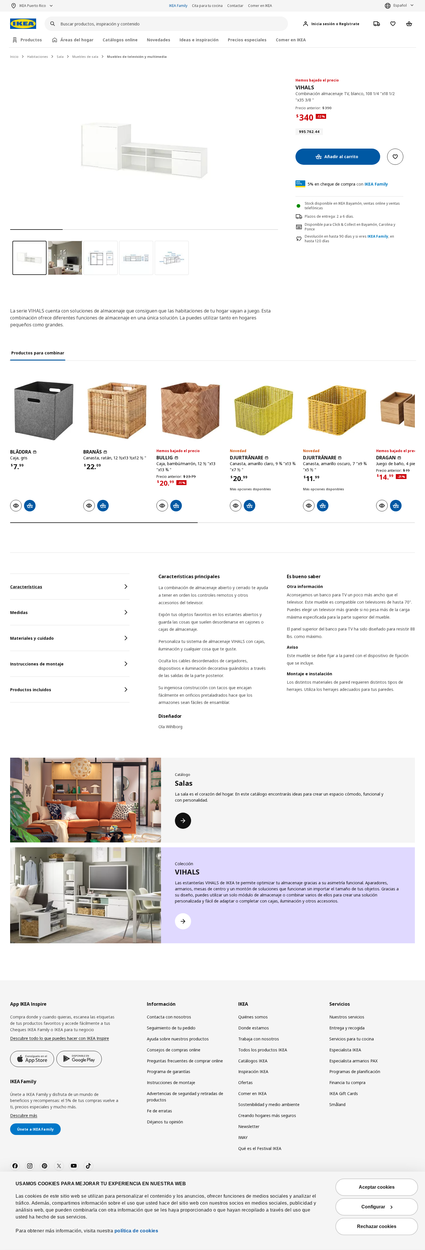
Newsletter (248, 1126)
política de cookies (135, 1230)
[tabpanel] (286, 655)
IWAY (242, 1137)
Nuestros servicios (346, 1017)
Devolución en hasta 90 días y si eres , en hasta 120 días (349, 239)
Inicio (14, 56)
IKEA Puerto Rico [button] (32, 5)
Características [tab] (26, 586)
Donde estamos (253, 1028)
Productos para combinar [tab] (37, 353)
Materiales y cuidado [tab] (32, 638)
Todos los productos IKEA (262, 1050)
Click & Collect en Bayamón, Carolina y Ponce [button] (350, 227)
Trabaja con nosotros (258, 1039)
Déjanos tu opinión (165, 1122)
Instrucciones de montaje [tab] (37, 664)
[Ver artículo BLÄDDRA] (43, 410)
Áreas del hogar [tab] (76, 39)
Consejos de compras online (173, 1050)
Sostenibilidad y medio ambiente (269, 1104)
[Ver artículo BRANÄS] (117, 410)
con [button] (348, 184)
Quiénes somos (253, 1017)
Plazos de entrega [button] (320, 216)
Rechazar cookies (376, 1226)
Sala (60, 56)
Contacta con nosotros (169, 1017)
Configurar (373, 1206)
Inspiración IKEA (253, 1071)
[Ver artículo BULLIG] (190, 410)
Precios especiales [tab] (247, 39)
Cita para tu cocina (207, 5)
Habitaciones (37, 56)
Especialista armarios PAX (353, 1061)
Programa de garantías (168, 1071)
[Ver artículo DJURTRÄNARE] (263, 410)
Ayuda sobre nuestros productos (178, 1039)
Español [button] (400, 5)
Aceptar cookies (377, 1187)
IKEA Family (178, 5)
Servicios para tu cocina (351, 1039)
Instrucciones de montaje (171, 1082)
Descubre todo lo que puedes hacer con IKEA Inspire (59, 1038)
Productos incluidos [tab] (30, 689)
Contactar (235, 5)
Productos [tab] (31, 39)
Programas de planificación (354, 1071)
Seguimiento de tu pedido (171, 1028)
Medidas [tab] (19, 612)
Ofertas (245, 1082)
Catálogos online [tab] (120, 39)
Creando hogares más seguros (267, 1115)
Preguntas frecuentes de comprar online (185, 1061)
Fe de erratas (159, 1111)
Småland (337, 1104)
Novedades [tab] (158, 39)
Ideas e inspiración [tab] (199, 39)
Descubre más (23, 1115)
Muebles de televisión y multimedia (137, 56)
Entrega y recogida (347, 1028)
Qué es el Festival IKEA (259, 1148)
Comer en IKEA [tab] (291, 39)
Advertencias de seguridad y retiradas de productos (185, 1097)
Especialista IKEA (345, 1050)
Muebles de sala (85, 56)
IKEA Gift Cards (343, 1093)
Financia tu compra (347, 1082)
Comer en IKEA (260, 5)
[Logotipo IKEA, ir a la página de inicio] (23, 24)
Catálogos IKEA (252, 1061)
